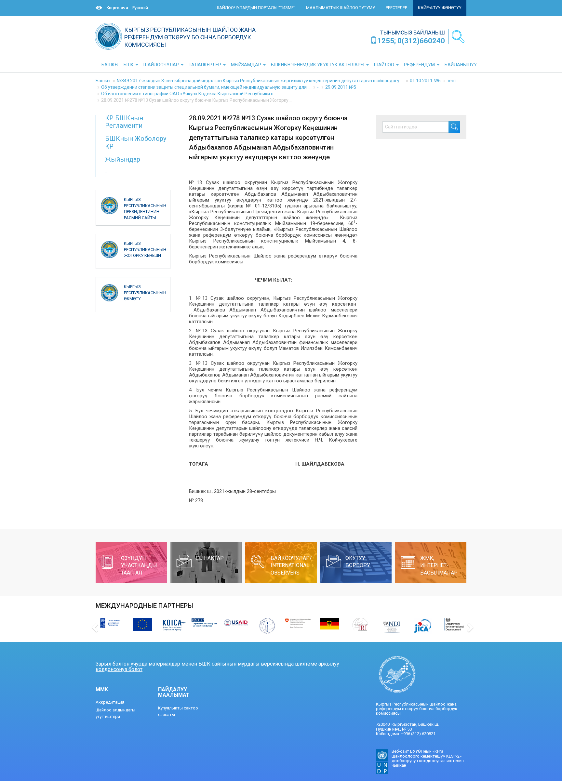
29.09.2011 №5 (340, 87)
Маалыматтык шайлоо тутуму (340, 7)
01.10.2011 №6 (425, 80)
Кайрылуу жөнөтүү (440, 7)
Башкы (103, 80)
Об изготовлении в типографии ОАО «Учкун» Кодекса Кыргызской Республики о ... (189, 93)
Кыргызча (117, 7)
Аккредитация (110, 702)
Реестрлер (396, 7)
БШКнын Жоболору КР (135, 142)
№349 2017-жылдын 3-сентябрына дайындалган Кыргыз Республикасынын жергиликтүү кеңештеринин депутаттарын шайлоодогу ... (260, 80)
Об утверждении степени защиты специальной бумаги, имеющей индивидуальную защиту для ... (206, 87)
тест (451, 80)
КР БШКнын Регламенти (124, 121)
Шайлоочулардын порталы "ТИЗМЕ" (255, 7)
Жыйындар (122, 159)
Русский (140, 7)
